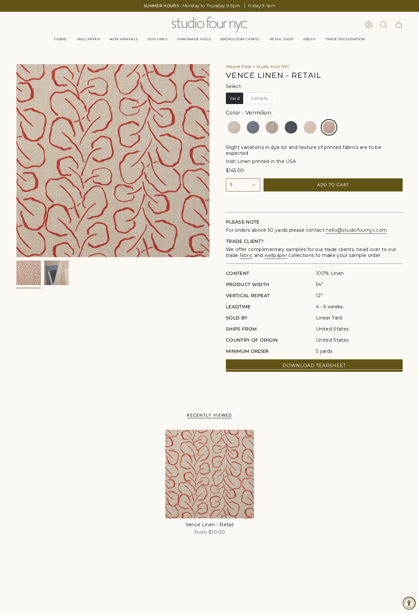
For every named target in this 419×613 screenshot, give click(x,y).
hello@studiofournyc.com (356, 230)
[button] (60, 39)
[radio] (234, 98)
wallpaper (275, 255)
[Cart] (398, 24)
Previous (16, 160)
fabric (246, 255)
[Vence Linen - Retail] (209, 474)
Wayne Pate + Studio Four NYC (258, 66)
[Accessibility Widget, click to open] (409, 603)
